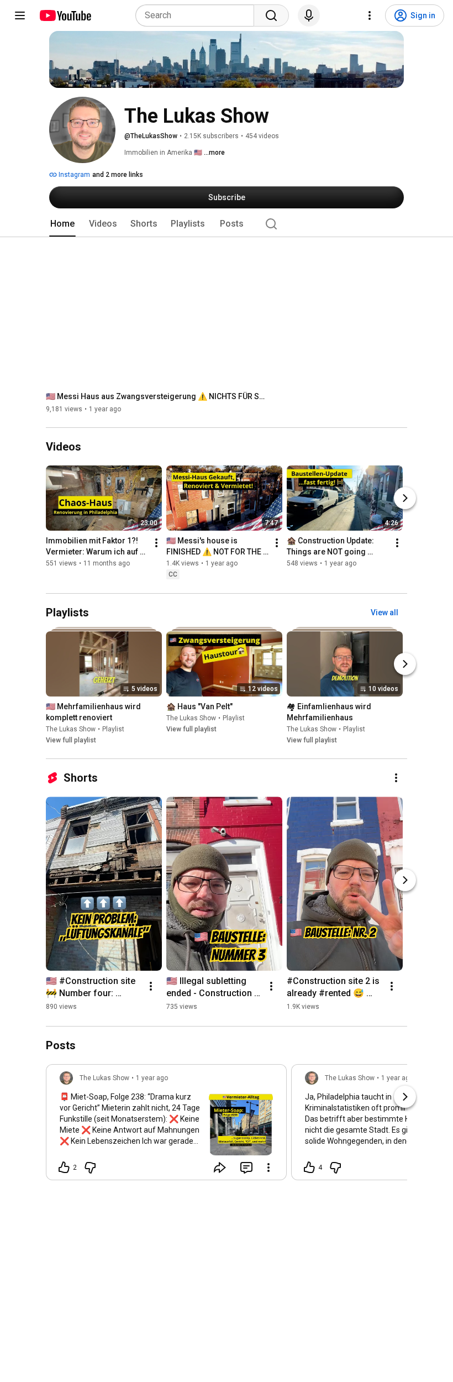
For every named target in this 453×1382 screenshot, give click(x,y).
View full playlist (71, 740)
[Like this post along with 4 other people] (309, 1167)
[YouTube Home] (65, 15)
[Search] (271, 15)
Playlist (113, 729)
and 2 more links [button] (117, 175)
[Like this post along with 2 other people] (64, 1167)
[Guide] (20, 15)
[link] (166, 1125)
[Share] (220, 1167)
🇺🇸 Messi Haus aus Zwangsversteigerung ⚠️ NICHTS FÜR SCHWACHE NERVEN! (156, 396)
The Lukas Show (71, 729)
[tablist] (226, 224)
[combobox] (198, 15)
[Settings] (369, 15)
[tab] (62, 224)
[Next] (405, 499)
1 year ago (152, 1078)
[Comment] (246, 1167)
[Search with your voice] (309, 15)
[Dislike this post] (90, 1167)
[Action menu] (268, 1167)
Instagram (73, 175)
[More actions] (156, 543)
